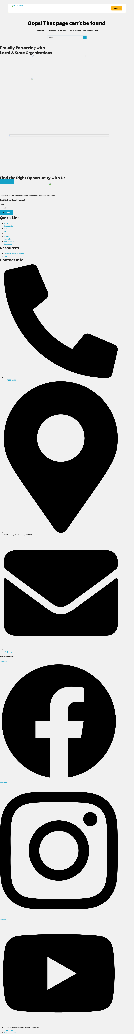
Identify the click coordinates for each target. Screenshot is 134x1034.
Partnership (104, 8)
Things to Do (49, 8)
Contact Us (117, 8)
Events (84, 8)
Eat (68, 8)
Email (2, 204)
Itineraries (93, 8)
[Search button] (85, 37)
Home (39, 8)
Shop (76, 8)
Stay (60, 8)
